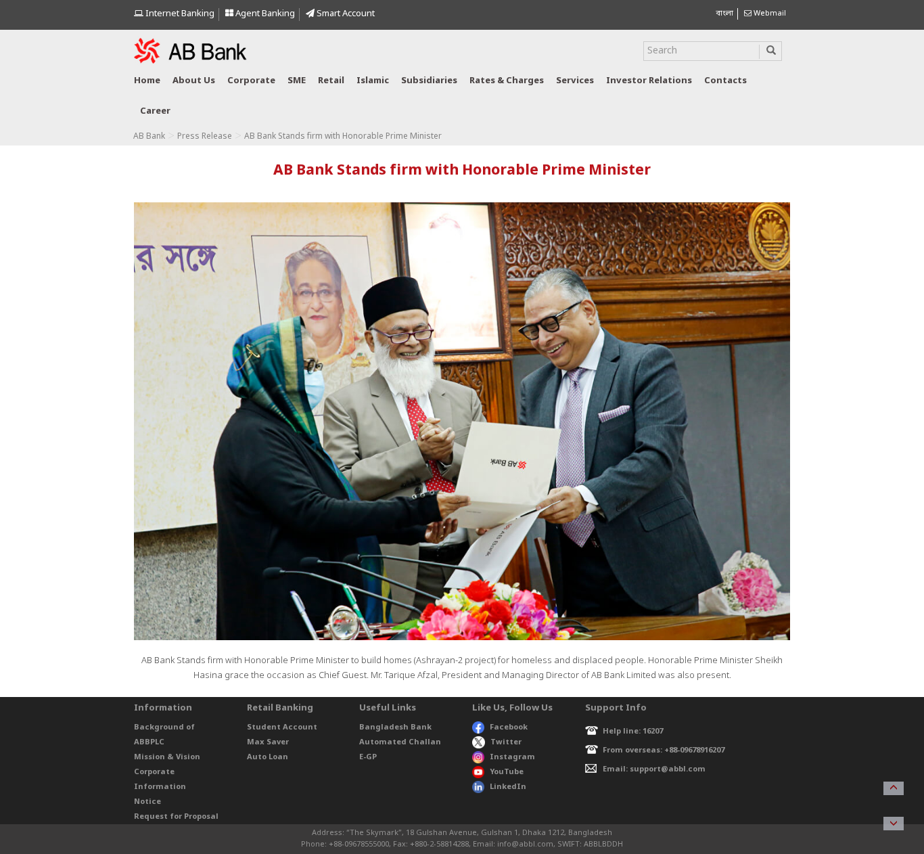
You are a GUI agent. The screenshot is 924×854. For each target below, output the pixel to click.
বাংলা (724, 13)
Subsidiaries (429, 81)
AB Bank (149, 136)
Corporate (251, 81)
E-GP (368, 757)
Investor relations (649, 81)
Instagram (512, 757)
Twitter (506, 742)
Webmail (769, 13)
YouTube (507, 772)
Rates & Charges (506, 81)
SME (296, 81)
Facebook (509, 727)
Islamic (372, 81)
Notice (147, 802)
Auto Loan (267, 757)
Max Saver (268, 742)
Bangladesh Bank (395, 727)
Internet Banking (178, 14)
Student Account (282, 727)
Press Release (204, 136)
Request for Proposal (176, 817)
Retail (331, 81)
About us (193, 81)
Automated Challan (400, 742)
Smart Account (345, 14)
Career (155, 111)
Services (575, 81)
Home (147, 81)
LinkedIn (508, 787)
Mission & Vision (167, 757)
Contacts (725, 81)
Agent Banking (264, 14)
